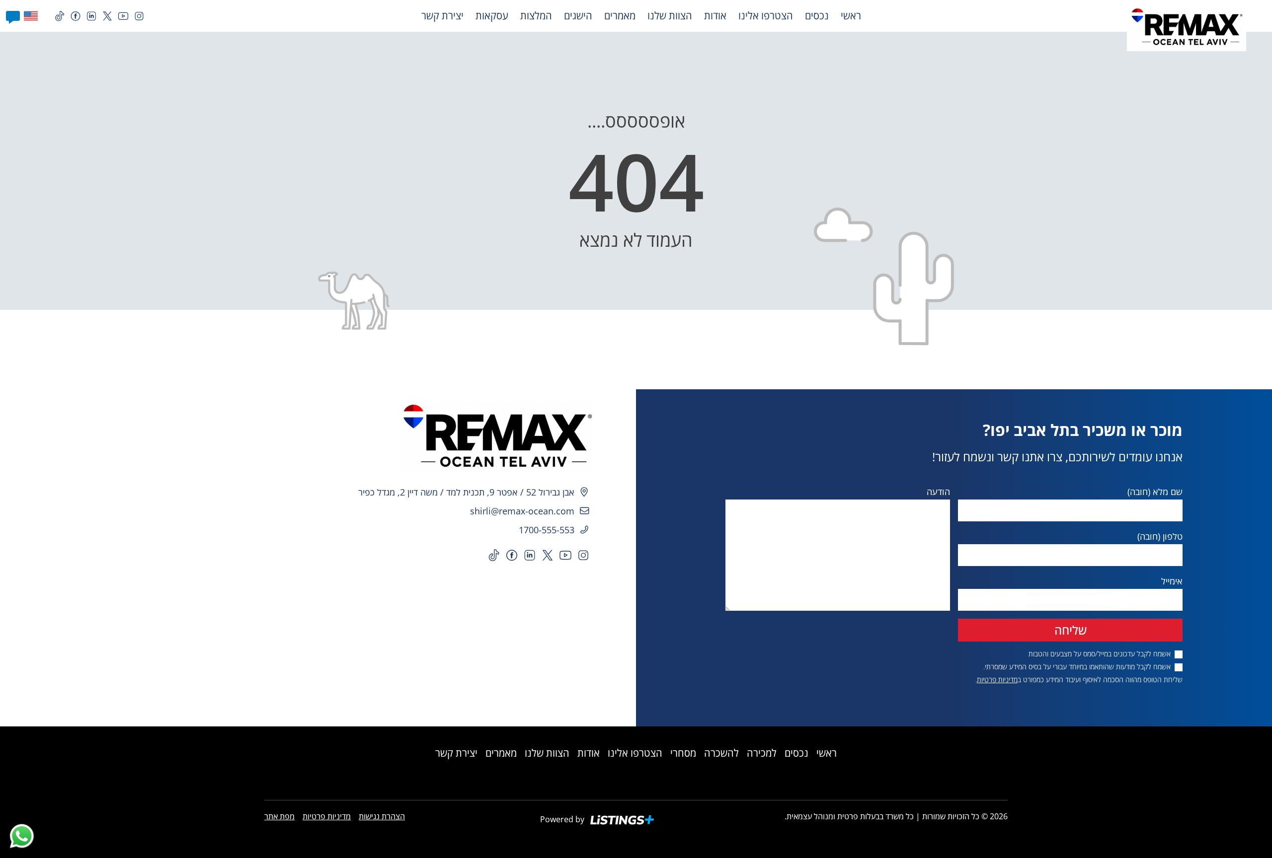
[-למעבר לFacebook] (75, 16)
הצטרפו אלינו (765, 15)
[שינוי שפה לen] (29, 16)
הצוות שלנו (669, 15)
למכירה (762, 753)
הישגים (578, 15)
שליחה (1070, 630)
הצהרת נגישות (382, 816)
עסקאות (492, 15)
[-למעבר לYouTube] (123, 16)
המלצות (536, 15)
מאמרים (620, 15)
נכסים (817, 15)
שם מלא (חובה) (1155, 492)
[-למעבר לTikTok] (60, 16)
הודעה (938, 492)
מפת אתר (279, 816)
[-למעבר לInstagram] (139, 16)
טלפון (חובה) (1160, 536)
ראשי (851, 15)
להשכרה (721, 753)
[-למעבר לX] (107, 16)
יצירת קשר (442, 15)
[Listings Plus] (622, 820)
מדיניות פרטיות (997, 679)
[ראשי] (318, 437)
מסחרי (683, 753)
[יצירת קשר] (13, 16)
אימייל (1172, 581)
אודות (715, 15)
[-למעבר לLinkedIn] (91, 16)
